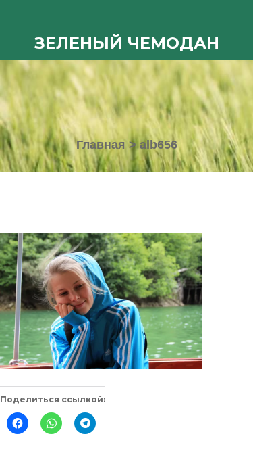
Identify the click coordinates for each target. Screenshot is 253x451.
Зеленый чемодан (126, 43)
